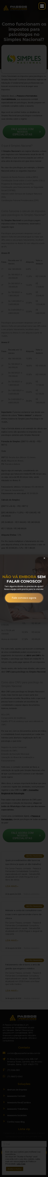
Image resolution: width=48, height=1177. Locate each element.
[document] (24, 588)
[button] (44, 558)
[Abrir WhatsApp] (7, 1170)
